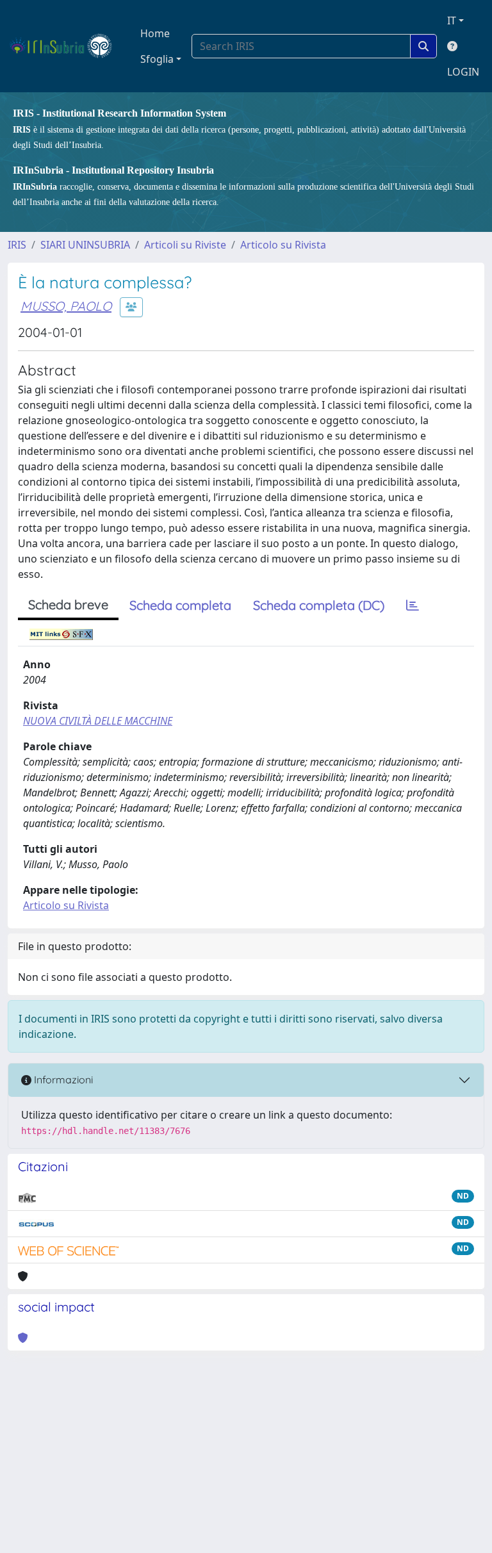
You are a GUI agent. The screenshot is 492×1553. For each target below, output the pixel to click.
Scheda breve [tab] (68, 604)
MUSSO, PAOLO (65, 306)
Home (155, 33)
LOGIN (463, 72)
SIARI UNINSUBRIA (85, 245)
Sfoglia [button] (157, 59)
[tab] (412, 605)
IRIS (17, 245)
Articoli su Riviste (185, 245)
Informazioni (62, 1079)
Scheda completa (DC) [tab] (318, 605)
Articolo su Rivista (283, 245)
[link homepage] (66, 46)
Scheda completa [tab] (180, 605)
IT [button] (451, 20)
